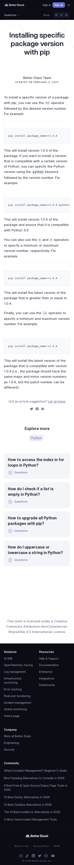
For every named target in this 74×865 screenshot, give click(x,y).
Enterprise (45, 671)
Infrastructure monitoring (13, 680)
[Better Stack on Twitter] (39, 856)
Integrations (46, 678)
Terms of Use (21, 846)
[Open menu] (68, 5)
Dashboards (47, 685)
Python (36, 438)
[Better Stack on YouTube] (53, 856)
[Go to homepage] (14, 5)
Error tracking (13, 689)
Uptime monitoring (15, 709)
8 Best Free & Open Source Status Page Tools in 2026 (35, 787)
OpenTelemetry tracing (18, 665)
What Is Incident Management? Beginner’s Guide (35, 770)
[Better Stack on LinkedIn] (33, 856)
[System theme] (61, 15)
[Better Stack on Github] (46, 856)
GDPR (56, 846)
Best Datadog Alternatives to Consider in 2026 (34, 778)
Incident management (17, 702)
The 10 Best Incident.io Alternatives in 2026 (32, 812)
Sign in (47, 5)
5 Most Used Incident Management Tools (30, 819)
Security (9, 749)
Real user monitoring (17, 696)
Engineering (11, 743)
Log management (15, 671)
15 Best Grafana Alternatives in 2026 (28, 804)
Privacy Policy (41, 846)
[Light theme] (56, 15)
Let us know (56, 401)
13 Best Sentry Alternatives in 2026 (27, 797)
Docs (46, 15)
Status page (12, 716)
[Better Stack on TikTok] (27, 856)
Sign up (58, 5)
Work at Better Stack (17, 736)
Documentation (49, 665)
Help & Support (49, 658)
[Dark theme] (66, 15)
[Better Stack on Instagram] (20, 856)
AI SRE (8, 658)
